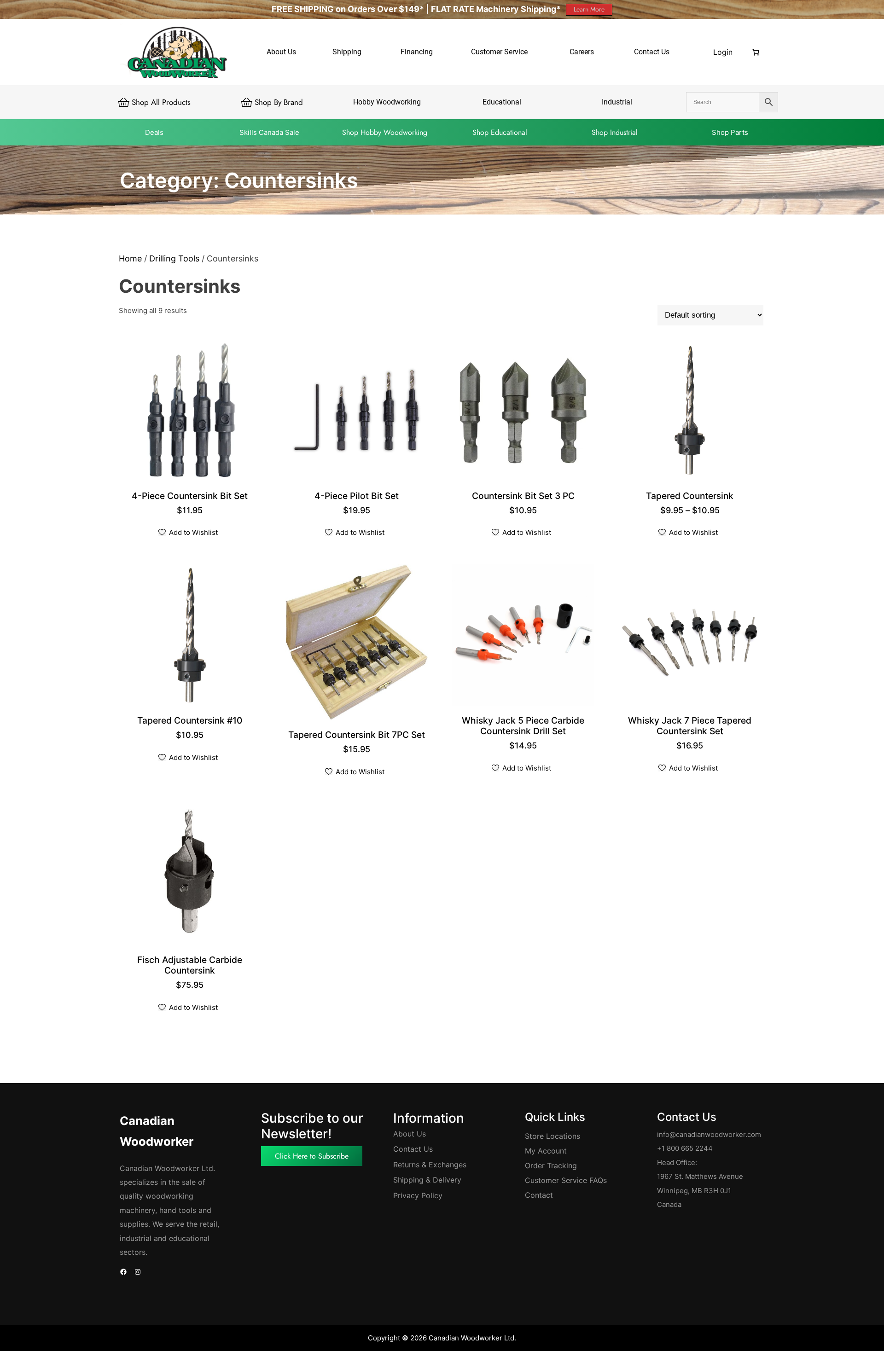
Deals (154, 132)
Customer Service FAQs (566, 1180)
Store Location (550, 1136)
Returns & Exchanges (429, 1164)
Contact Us (413, 1149)
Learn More (589, 9)
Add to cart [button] (191, 496)
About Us (409, 1133)
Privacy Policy (417, 1195)
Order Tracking (551, 1165)
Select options (691, 496)
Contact (539, 1195)
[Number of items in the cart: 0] (756, 52)
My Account (546, 1150)
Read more (524, 496)
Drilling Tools (174, 258)
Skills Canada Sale (269, 132)
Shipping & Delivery (427, 1179)
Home (130, 258)
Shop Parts (730, 132)
